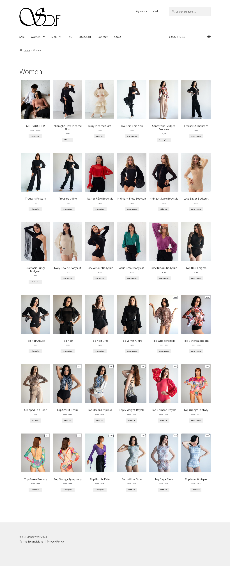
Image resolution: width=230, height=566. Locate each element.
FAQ (70, 37)
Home (27, 50)
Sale (22, 37)
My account (142, 11)
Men (54, 37)
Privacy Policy (55, 541)
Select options (35, 136)
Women (35, 37)
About (117, 37)
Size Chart (85, 37)
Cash (155, 11)
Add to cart (67, 140)
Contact (103, 37)
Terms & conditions (31, 541)
